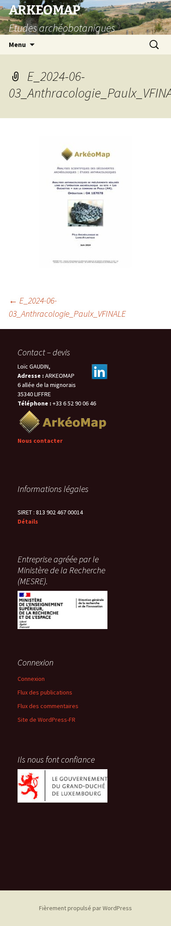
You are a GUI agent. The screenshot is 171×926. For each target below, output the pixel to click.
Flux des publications (45, 692)
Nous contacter (40, 441)
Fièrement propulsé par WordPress (85, 908)
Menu (17, 44)
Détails (28, 521)
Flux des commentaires (48, 706)
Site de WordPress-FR (46, 719)
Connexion (31, 679)
